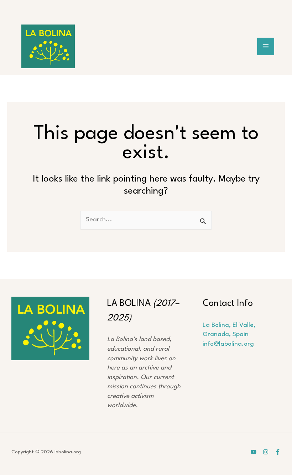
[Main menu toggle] (266, 46)
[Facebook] (278, 452)
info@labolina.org (228, 344)
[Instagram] (265, 452)
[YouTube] (253, 452)
